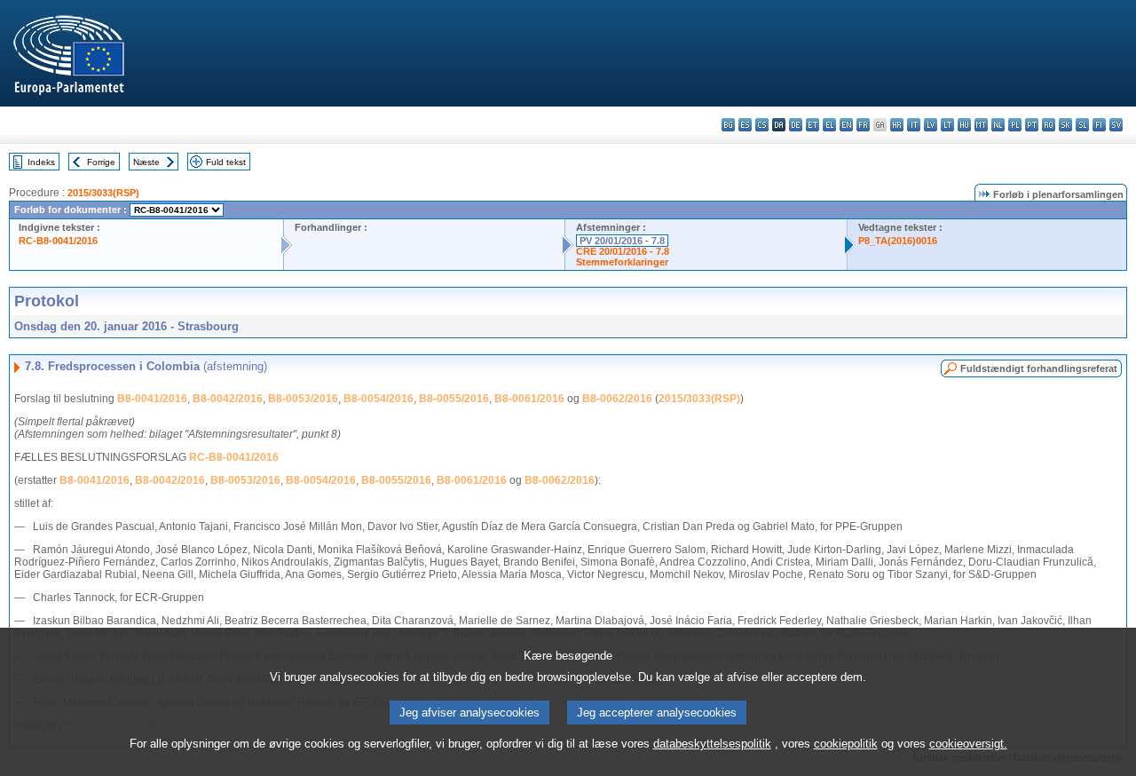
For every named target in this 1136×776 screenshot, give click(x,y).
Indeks (41, 162)
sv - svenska (1116, 124)
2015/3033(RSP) (103, 192)
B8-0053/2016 (303, 398)
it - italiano (913, 124)
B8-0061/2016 (529, 398)
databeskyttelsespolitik (712, 743)
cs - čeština (762, 124)
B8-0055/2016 (454, 398)
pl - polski (1015, 124)
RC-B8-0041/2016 (58, 240)
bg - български (728, 124)
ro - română (1048, 124)
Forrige (101, 162)
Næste (146, 162)
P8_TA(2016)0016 (897, 240)
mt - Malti (981, 124)
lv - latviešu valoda (930, 124)
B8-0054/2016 (378, 398)
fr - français (863, 124)
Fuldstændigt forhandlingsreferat (1038, 368)
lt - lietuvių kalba (947, 124)
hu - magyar (964, 124)
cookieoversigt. (968, 743)
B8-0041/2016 (152, 398)
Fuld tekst (226, 162)
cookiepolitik (846, 743)
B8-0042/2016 (228, 398)
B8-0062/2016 (617, 398)
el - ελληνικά (829, 124)
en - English (846, 124)
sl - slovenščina (1082, 124)
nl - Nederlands (998, 124)
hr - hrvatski (896, 124)
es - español (745, 124)
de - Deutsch (795, 124)
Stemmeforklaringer (622, 262)
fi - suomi (1099, 124)
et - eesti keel (812, 124)
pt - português (1031, 124)
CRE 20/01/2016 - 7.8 (622, 251)
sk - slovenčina (1065, 124)
